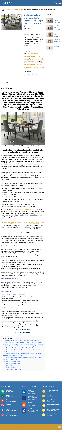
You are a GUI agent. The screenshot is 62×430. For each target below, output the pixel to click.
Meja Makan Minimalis (18, 9)
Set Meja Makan (8, 9)
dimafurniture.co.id (51, 391)
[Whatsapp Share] (36, 74)
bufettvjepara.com (51, 410)
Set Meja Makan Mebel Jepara (38, 67)
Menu (59, 3)
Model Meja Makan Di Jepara (29, 64)
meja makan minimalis (25, 209)
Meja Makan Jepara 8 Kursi (35, 58)
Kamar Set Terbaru (10, 406)
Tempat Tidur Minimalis (11, 415)
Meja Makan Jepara (34, 56)
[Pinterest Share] (32, 74)
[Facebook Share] (25, 74)
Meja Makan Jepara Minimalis (33, 61)
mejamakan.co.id (51, 415)
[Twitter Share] (29, 74)
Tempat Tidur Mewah (11, 401)
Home (2, 9)
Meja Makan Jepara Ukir (38, 62)
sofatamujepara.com (52, 396)
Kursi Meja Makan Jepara (31, 54)
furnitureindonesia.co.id (52, 406)
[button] (19, 16)
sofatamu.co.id (50, 401)
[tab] (5, 82)
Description (5, 82)
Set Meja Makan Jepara (35, 65)
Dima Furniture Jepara (11, 410)
